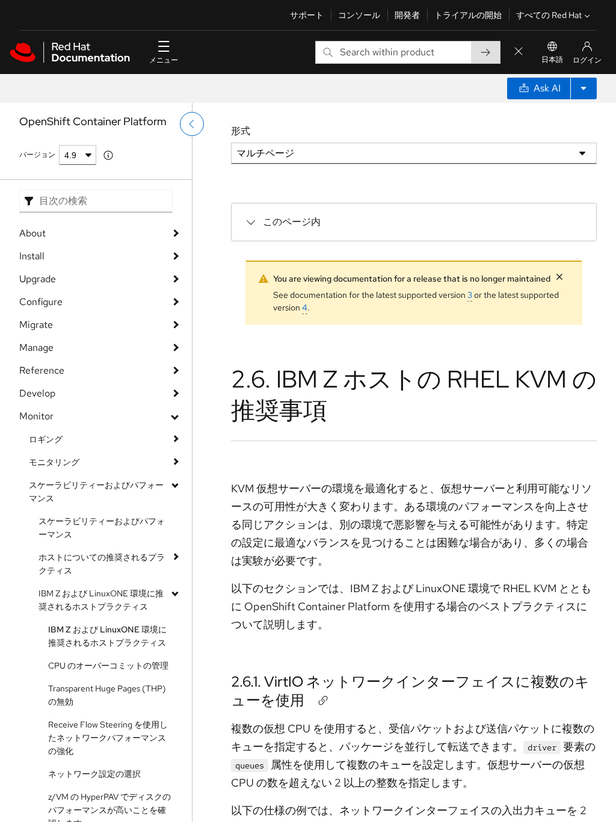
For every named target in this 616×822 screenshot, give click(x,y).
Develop (37, 393)
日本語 (552, 59)
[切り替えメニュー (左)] (192, 124)
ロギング (46, 439)
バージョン (37, 154)
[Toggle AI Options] (583, 88)
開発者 (407, 15)
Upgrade (37, 279)
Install (32, 256)
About (32, 233)
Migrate (36, 324)
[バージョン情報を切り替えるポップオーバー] (108, 155)
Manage (36, 347)
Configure (41, 301)
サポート (307, 15)
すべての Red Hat (549, 15)
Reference (41, 370)
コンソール (359, 15)
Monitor (36, 416)
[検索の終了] (518, 52)
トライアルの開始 (468, 15)
